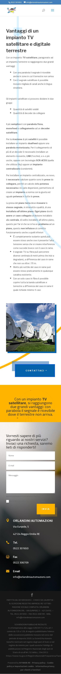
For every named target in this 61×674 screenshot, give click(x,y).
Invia (46, 509)
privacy (41, 501)
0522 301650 (20, 548)
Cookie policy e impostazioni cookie (30, 664)
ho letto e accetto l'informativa (27, 501)
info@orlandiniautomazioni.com (31, 576)
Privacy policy (38, 663)
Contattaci (35, 370)
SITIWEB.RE (24, 663)
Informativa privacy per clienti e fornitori (37, 668)
